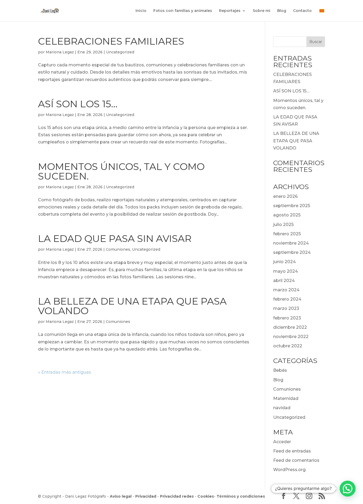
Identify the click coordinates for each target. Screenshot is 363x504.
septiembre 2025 (291, 205)
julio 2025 (283, 224)
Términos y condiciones (241, 496)
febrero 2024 (287, 299)
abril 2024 (284, 280)
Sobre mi (261, 11)
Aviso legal (121, 496)
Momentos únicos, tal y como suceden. (121, 171)
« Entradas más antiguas (64, 372)
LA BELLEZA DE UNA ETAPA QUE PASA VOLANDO (132, 306)
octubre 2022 (287, 345)
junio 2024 (284, 261)
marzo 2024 (286, 289)
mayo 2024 (285, 271)
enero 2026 (285, 196)
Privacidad (145, 496)
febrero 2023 (287, 318)
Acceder (282, 441)
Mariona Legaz (60, 52)
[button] (348, 489)
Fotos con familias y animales (182, 11)
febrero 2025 (287, 233)
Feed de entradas (292, 451)
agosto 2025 (287, 214)
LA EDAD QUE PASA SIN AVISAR (115, 238)
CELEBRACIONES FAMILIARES (111, 41)
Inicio (141, 11)
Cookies (205, 496)
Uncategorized (120, 52)
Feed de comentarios (296, 460)
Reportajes (229, 11)
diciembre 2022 (290, 327)
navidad (281, 407)
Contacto (302, 11)
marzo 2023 (286, 308)
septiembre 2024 (292, 252)
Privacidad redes (177, 496)
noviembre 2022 (291, 336)
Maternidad (285, 398)
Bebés (280, 370)
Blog (281, 11)
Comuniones (118, 249)
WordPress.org (289, 469)
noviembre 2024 (291, 243)
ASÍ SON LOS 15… (77, 104)
